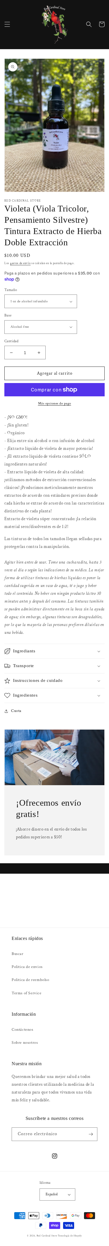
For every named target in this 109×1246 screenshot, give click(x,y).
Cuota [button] (16, 710)
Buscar (18, 953)
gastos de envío (20, 263)
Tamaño (10, 290)
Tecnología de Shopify (70, 1235)
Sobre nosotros (25, 1042)
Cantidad (11, 341)
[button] (7, 24)
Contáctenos (22, 1029)
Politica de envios (27, 966)
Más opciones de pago (54, 403)
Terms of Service (27, 993)
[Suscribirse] (90, 1134)
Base (8, 315)
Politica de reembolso (30, 979)
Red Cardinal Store (47, 1235)
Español (52, 1194)
